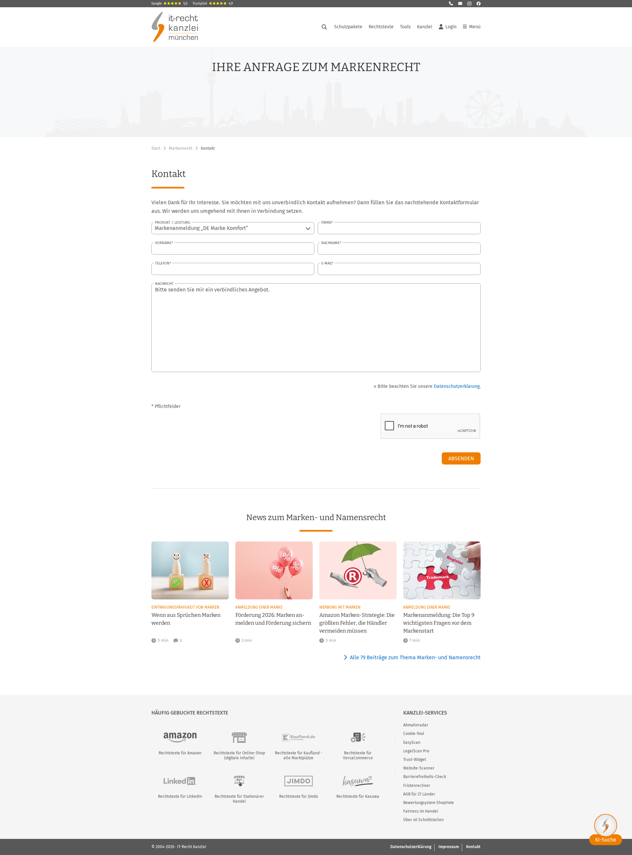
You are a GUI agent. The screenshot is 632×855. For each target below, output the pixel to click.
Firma (326, 222)
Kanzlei (424, 27)
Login (451, 27)
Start (155, 148)
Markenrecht (180, 148)
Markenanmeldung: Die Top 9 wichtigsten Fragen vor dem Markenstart (438, 623)
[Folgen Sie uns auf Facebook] (479, 4)
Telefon (162, 263)
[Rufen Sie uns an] (451, 3)
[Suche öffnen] (324, 27)
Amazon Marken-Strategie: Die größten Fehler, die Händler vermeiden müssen (357, 623)
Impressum (448, 846)
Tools (405, 27)
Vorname (163, 243)
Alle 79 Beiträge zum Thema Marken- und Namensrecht (415, 657)
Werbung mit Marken (339, 607)
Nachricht (164, 284)
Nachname (330, 243)
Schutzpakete (348, 27)
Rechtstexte (381, 27)
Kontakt (473, 846)
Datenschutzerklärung (410, 846)
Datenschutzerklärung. (457, 386)
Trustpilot (213, 4)
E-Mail (326, 263)
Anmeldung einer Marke (258, 607)
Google (169, 4)
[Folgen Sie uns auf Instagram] (469, 3)
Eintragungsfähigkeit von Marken (185, 607)
